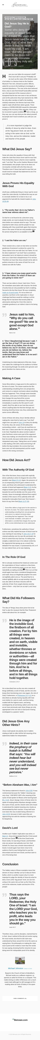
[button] (3, 4)
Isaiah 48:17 (12, 927)
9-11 (29, 695)
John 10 (21, 422)
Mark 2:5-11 (16, 480)
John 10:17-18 (28, 534)
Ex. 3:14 (5, 800)
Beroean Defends (20, 17)
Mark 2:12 (27, 487)
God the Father (10, 19)
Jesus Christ (20, 19)
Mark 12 (5, 836)
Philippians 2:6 (22, 695)
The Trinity (29, 19)
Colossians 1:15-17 (14, 681)
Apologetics (9, 17)
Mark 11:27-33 (24, 501)
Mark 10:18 (12, 333)
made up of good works (10, 292)
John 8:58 (29, 790)
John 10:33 (6, 814)
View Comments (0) (20, 998)
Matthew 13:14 (13, 776)
